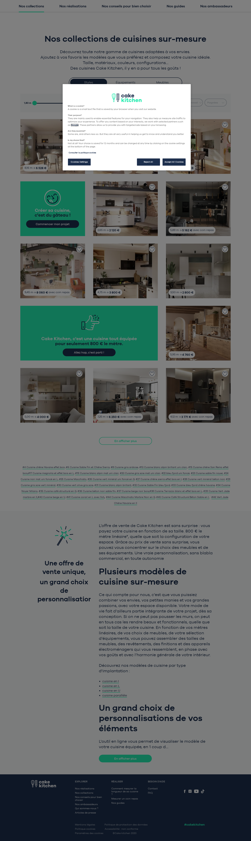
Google (75, 125)
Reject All (148, 162)
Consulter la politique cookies (82, 152)
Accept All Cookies (174, 162)
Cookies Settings (79, 162)
